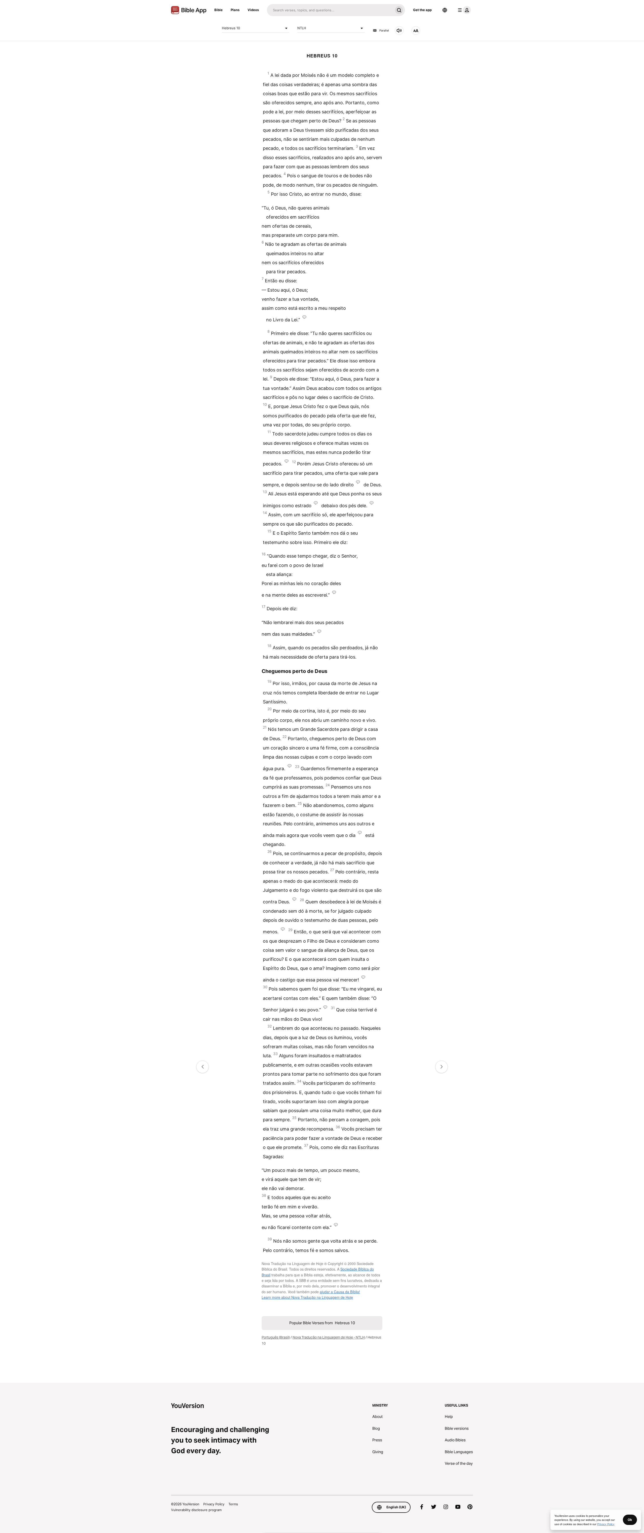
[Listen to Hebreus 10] (399, 30)
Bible (218, 10)
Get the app (422, 10)
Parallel (384, 30)
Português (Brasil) (276, 1337)
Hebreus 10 (231, 28)
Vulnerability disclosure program (196, 1510)
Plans (235, 10)
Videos (253, 10)
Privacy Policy (213, 1504)
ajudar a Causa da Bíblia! (340, 1291)
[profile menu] (463, 10)
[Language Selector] (445, 10)
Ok (630, 1520)
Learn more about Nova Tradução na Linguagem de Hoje (307, 1297)
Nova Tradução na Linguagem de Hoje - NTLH (329, 1337)
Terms (233, 1504)
